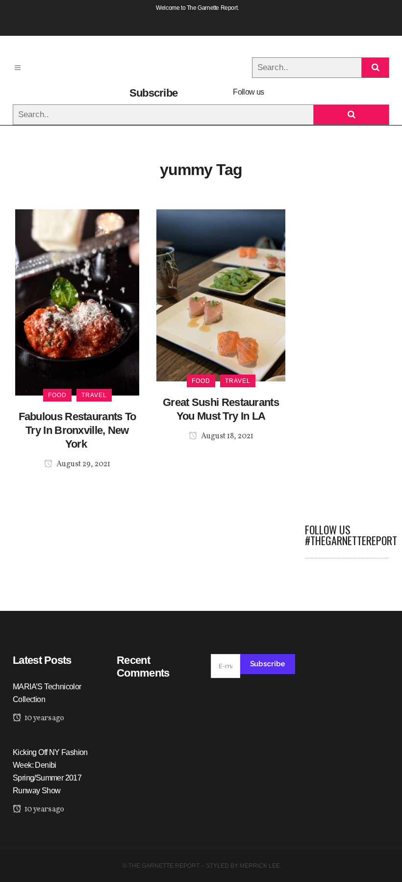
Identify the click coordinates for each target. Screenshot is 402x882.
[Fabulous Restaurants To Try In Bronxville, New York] (77, 302)
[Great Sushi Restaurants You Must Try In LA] (220, 295)
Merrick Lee (260, 865)
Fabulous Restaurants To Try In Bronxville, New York (77, 430)
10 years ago (43, 718)
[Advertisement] (347, 356)
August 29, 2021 (82, 464)
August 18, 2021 (226, 436)
